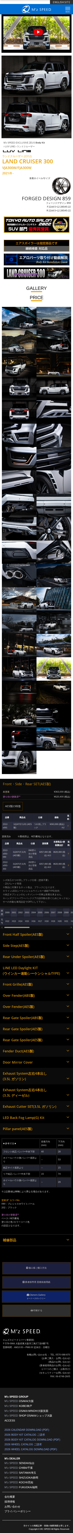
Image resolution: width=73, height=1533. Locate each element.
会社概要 (9, 1496)
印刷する (37, 1310)
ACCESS (9, 1420)
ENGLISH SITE (61, 2)
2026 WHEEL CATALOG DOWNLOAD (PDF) (30, 1449)
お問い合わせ (12, 1506)
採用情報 (9, 1501)
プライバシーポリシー (17, 1511)
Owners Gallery (36, 1296)
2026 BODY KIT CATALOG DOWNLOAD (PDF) (32, 1439)
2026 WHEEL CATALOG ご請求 (23, 1444)
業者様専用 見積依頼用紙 (37, 1282)
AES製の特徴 (13, 806)
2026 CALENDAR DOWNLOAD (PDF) (26, 1429)
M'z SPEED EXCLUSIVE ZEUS (24, 142)
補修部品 (9, 1240)
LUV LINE (9, 146)
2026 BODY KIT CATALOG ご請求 (24, 1434)
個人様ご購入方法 (37, 1268)
